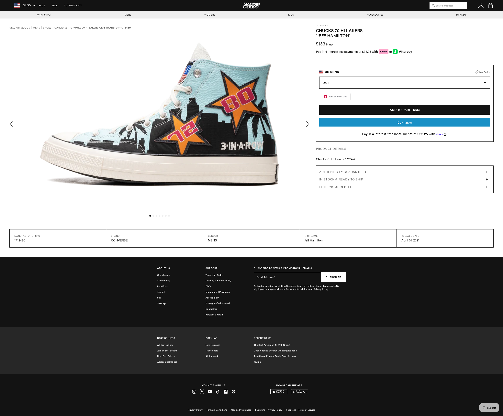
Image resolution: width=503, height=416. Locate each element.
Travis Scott (212, 350)
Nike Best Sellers (166, 356)
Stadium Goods (19, 27)
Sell (55, 5)
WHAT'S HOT (44, 14)
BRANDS (461, 14)
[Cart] (490, 5)
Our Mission (163, 275)
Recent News (263, 338)
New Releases (213, 345)
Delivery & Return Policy (218, 280)
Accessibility (212, 297)
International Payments (218, 292)
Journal (161, 292)
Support (212, 268)
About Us (163, 268)
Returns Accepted (336, 187)
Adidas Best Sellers (167, 361)
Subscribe (333, 277)
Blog (42, 5)
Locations (162, 286)
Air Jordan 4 (212, 356)
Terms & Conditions (217, 409)
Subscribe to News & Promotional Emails (283, 268)
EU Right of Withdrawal (218, 303)
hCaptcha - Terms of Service (300, 409)
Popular (212, 338)
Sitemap (161, 303)
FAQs (208, 286)
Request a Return (215, 314)
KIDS (291, 14)
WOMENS (209, 14)
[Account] (481, 5)
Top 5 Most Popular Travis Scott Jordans (275, 356)
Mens (36, 27)
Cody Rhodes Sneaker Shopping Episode (275, 350)
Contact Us (211, 309)
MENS (128, 14)
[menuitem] (42, 5)
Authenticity (73, 5)
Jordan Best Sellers (167, 350)
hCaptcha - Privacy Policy (268, 409)
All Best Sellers (165, 345)
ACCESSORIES (375, 14)
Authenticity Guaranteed (342, 171)
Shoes (47, 27)
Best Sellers (166, 338)
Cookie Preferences (241, 409)
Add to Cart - (405, 109)
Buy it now (404, 122)
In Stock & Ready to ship (341, 179)
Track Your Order (214, 275)
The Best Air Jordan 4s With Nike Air (272, 345)
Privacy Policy (195, 409)
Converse (61, 27)
